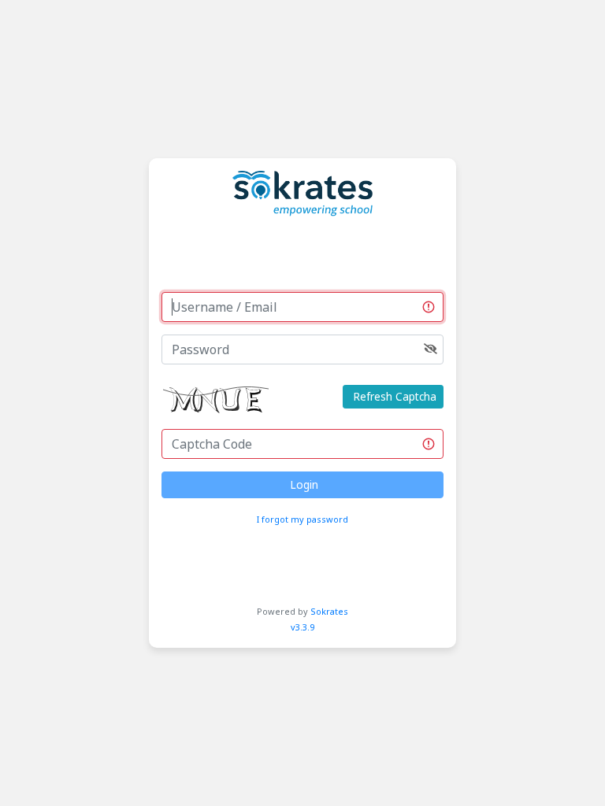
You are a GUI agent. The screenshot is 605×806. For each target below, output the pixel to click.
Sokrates (329, 611)
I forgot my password (302, 519)
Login (302, 484)
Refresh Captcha (393, 396)
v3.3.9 (302, 627)
